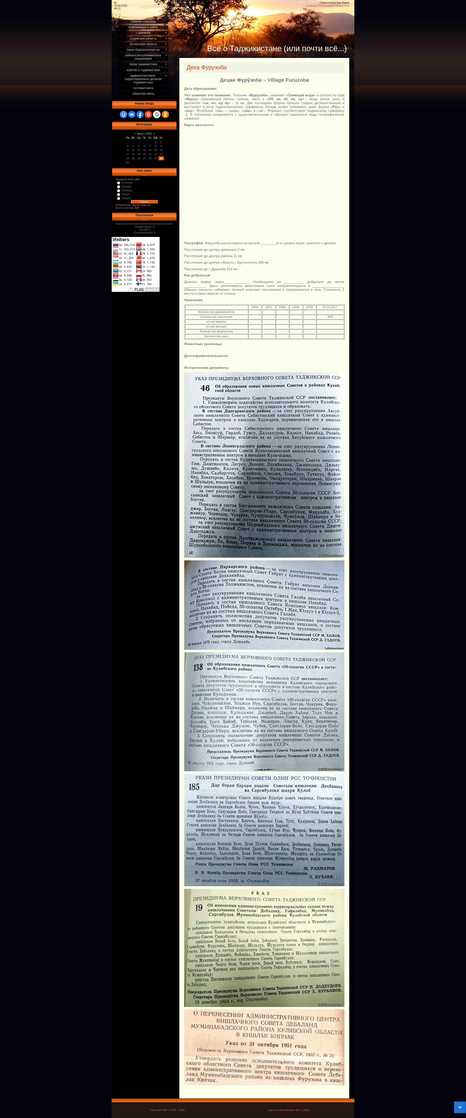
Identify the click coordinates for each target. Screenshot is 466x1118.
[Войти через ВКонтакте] (131, 114)
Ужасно (126, 198)
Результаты (123, 204)
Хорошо (126, 186)
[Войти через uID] (123, 114)
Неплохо (127, 190)
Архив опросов (141, 204)
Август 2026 (144, 133)
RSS (347, 5)
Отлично (127, 182)
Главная (311, 5)
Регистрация (326, 5)
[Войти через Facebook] (140, 114)
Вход (339, 5)
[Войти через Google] (157, 114)
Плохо (125, 194)
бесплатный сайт (289, 1110)
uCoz (306, 1110)
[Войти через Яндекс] (148, 114)
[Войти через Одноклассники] (165, 114)
